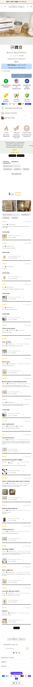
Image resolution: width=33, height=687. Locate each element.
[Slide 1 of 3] (12, 47)
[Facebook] (14, 653)
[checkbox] (26, 169)
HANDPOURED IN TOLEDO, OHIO (16, 86)
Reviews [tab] (6, 161)
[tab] (15, 161)
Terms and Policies (16, 681)
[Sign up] (27, 648)
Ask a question (12, 155)
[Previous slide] (1, 1)
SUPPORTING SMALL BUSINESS (27, 86)
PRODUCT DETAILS (11, 113)
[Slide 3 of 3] (20, 47)
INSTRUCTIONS (10, 118)
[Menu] (2, 6)
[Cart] (31, 6)
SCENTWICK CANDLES (18, 684)
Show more (16, 628)
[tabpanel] (16, 177)
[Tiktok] (19, 653)
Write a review (20, 155)
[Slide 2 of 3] (16, 47)
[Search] (5, 6)
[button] (9, 206)
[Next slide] (31, 1)
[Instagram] (16, 653)
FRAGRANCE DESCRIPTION (13, 108)
